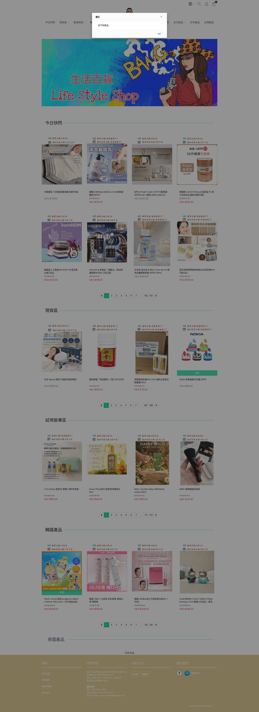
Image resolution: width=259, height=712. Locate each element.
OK (159, 33)
